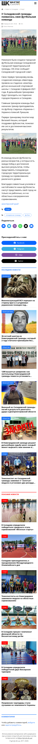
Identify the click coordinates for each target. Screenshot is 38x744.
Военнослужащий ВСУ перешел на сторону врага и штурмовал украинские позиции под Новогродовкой (18, 302)
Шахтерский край (10, 204)
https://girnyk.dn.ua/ (25, 738)
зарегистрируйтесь (13, 725)
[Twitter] (26, 226)
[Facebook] (4, 226)
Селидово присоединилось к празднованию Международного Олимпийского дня (17, 562)
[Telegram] (9, 226)
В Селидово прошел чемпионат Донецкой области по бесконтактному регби (17, 634)
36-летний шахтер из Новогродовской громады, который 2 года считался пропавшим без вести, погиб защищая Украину (19, 338)
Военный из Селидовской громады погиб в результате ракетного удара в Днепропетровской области (19, 409)
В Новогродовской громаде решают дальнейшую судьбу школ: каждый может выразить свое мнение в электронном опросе (19, 445)
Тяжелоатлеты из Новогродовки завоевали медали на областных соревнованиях (17, 598)
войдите (31, 722)
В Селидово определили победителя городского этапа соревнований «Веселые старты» (17, 527)
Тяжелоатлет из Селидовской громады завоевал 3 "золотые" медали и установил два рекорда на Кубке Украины (18, 480)
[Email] (31, 226)
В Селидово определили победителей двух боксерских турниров (16, 669)
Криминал (6, 276)
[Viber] (15, 226)
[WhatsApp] (20, 226)
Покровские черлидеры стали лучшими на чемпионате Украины (18, 704)
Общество (6, 347)
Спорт (8, 209)
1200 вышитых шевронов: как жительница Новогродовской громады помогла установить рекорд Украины (16, 374)
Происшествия (8, 312)
